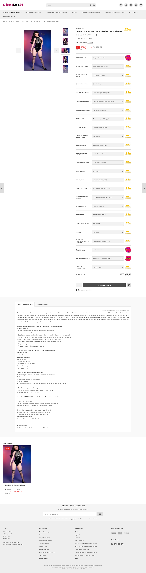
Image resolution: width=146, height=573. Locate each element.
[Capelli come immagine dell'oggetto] (128, 104)
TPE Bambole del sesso (33, 13)
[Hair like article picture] (128, 112)
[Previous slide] (6, 470)
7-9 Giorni (90, 42)
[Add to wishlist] (129, 285)
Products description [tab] (24, 304)
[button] (65, 41)
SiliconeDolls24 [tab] (42, 304)
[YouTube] (119, 544)
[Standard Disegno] (128, 86)
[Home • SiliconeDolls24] (13, 7)
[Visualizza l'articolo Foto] (128, 147)
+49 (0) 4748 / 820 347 (12, 542)
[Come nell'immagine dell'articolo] (128, 200)
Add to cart (104, 285)
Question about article (85, 290)
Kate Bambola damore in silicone (15, 485)
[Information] (91, 5)
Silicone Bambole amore (11, 13)
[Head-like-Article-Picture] (128, 69)
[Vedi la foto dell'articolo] (128, 130)
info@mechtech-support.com (14, 544)
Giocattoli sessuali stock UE (114, 13)
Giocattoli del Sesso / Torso (57, 13)
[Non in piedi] (128, 226)
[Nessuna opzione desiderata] (128, 243)
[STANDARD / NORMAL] (128, 217)
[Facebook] (112, 544)
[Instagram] (115, 544)
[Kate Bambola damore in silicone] (17, 464)
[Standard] (128, 235)
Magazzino (132, 13)
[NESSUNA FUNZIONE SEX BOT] (128, 191)
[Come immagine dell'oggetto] (128, 95)
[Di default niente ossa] (128, 165)
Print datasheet (23, 425)
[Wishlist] (131, 5)
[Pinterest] (122, 544)
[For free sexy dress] (128, 252)
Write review (92, 35)
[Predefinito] (128, 139)
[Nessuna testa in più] (128, 78)
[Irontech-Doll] (127, 29)
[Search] (94, 5)
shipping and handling (60, 565)
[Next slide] (65, 69)
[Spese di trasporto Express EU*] (128, 261)
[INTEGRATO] (128, 174)
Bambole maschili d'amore (91, 13)
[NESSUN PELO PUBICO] (128, 182)
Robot (74, 13)
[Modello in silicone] (128, 208)
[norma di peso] (128, 270)
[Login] (126, 5)
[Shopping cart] (136, 5)
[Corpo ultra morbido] (128, 60)
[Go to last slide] (65, 31)
